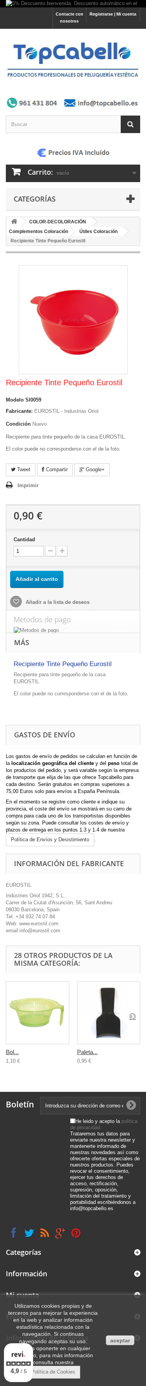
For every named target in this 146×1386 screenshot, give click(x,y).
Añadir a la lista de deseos (57, 602)
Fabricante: (19, 411)
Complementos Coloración (38, 231)
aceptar (120, 1340)
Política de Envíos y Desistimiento (50, 839)
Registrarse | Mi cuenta (113, 14)
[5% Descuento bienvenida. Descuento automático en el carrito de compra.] (73, 3)
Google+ (94, 469)
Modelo (15, 400)
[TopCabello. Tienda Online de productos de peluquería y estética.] (73, 59)
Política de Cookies (53, 1372)
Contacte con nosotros (69, 17)
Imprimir (28, 485)
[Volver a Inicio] (14, 222)
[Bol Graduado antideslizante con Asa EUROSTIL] (37, 1013)
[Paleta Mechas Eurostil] (109, 1013)
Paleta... (87, 1052)
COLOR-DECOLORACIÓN (57, 222)
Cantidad (24, 539)
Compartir (56, 469)
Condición (18, 424)
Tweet (23, 469)
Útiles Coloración (98, 231)
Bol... (12, 1052)
